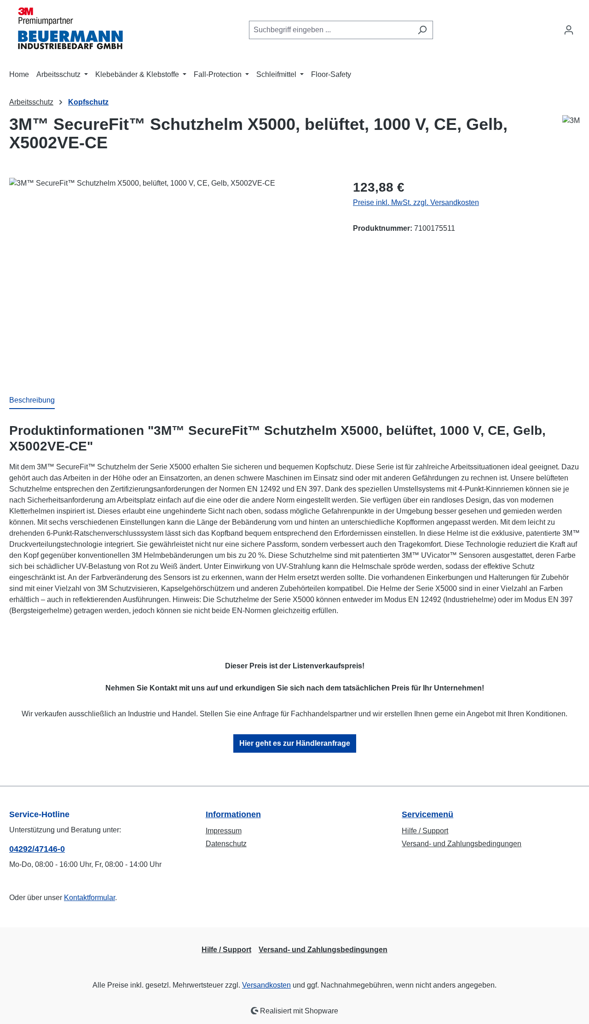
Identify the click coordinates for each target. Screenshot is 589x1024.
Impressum (224, 831)
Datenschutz (226, 844)
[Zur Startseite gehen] (66, 28)
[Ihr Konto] (569, 30)
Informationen (233, 814)
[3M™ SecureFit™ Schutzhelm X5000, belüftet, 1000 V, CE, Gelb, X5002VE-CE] (171, 277)
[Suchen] (422, 30)
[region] (172, 277)
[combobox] (330, 30)
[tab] (32, 400)
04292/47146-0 (37, 849)
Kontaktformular (89, 897)
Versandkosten (266, 985)
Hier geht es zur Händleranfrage (294, 743)
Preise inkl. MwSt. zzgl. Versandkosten (416, 202)
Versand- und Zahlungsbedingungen (461, 844)
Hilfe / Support (425, 831)
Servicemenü (427, 814)
